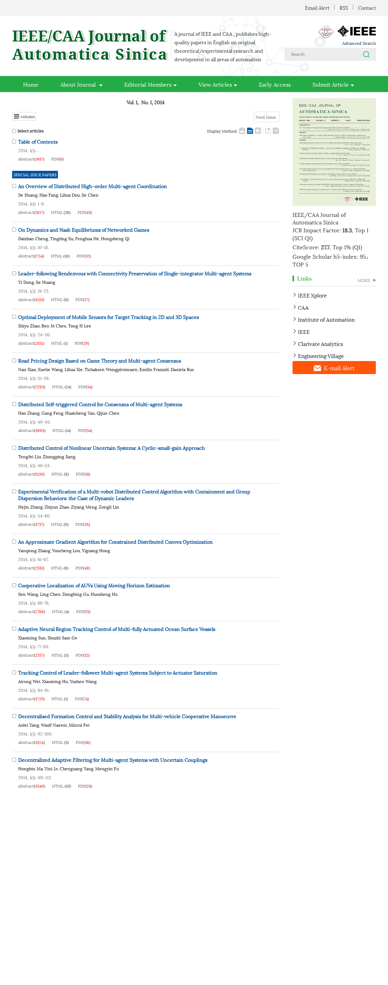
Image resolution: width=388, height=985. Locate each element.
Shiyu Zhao (29, 325)
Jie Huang (28, 194)
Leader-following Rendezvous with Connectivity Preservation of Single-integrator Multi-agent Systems (134, 273)
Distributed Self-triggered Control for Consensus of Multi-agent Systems (100, 404)
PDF (55, 159)
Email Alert (317, 7)
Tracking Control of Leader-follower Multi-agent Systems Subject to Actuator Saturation (117, 672)
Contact (367, 7)
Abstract (26, 159)
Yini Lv (51, 768)
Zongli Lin (109, 506)
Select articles (31, 131)
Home (30, 84)
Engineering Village (321, 356)
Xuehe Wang (50, 369)
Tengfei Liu (29, 456)
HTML (57, 212)
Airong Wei (29, 681)
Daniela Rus (182, 369)
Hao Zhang (29, 413)
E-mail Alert (339, 367)
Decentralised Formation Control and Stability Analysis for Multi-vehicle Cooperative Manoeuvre (127, 716)
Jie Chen (90, 194)
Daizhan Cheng (33, 238)
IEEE (304, 331)
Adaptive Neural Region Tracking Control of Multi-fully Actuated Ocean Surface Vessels (116, 628)
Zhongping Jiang (59, 456)
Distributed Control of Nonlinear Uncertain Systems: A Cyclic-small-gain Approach (111, 447)
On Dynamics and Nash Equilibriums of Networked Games (83, 229)
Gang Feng (52, 413)
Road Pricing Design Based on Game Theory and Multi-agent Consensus (99, 360)
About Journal (78, 84)
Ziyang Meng (84, 506)
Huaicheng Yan (80, 413)
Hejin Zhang (30, 506)
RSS (344, 7)
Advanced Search (359, 43)
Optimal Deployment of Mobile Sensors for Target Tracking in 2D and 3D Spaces (108, 316)
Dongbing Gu (75, 594)
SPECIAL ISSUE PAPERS (35, 174)
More (363, 280)
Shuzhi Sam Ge (62, 637)
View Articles (215, 84)
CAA (303, 307)
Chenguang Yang (76, 768)
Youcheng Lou (66, 550)
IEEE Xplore (312, 295)
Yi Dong (26, 282)
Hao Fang (48, 194)
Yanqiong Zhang (34, 550)
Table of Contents (38, 141)
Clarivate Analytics (320, 343)
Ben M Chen (54, 325)
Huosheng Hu (104, 594)
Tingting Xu (61, 238)
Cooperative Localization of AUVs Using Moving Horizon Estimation (94, 585)
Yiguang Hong (96, 550)
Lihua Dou (70, 194)
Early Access (275, 84)
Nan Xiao (27, 369)
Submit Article (331, 84)
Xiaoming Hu (55, 681)
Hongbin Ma (30, 768)
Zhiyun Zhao (57, 506)
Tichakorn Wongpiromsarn (111, 369)
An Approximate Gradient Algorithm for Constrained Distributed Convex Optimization (115, 541)
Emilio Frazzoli (154, 369)
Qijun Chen (108, 413)
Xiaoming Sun (32, 637)
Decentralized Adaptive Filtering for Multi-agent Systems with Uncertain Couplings (112, 759)
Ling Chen (50, 594)
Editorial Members (148, 84)
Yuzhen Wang (83, 681)
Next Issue (266, 117)
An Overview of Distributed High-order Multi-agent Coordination (92, 186)
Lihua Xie (74, 369)
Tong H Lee (79, 325)
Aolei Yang (28, 724)
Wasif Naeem (54, 724)
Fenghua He (87, 238)
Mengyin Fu (107, 768)
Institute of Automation (326, 319)
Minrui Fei (79, 724)
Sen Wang (28, 594)
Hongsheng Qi (115, 238)
